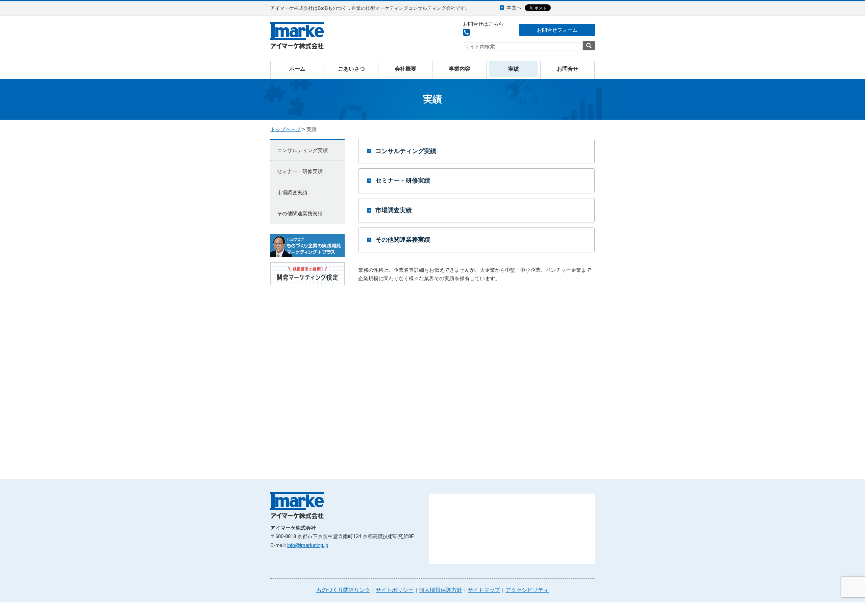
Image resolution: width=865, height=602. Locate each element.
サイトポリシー (395, 590)
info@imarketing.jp (307, 545)
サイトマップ (484, 590)
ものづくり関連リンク (343, 590)
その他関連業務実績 (402, 239)
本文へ (514, 7)
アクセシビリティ (527, 590)
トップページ (285, 129)
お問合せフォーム (557, 30)
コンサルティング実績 (405, 151)
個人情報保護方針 (440, 590)
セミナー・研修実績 (402, 180)
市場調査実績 (393, 210)
